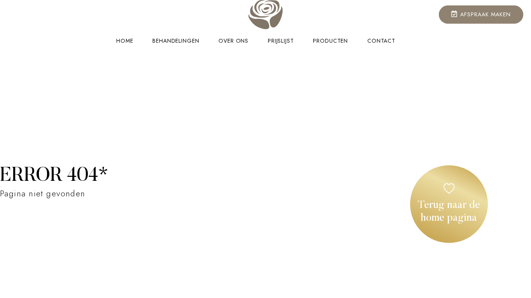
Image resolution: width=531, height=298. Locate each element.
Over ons (233, 41)
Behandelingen (175, 41)
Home (124, 41)
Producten (330, 41)
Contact (381, 41)
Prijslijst (280, 41)
